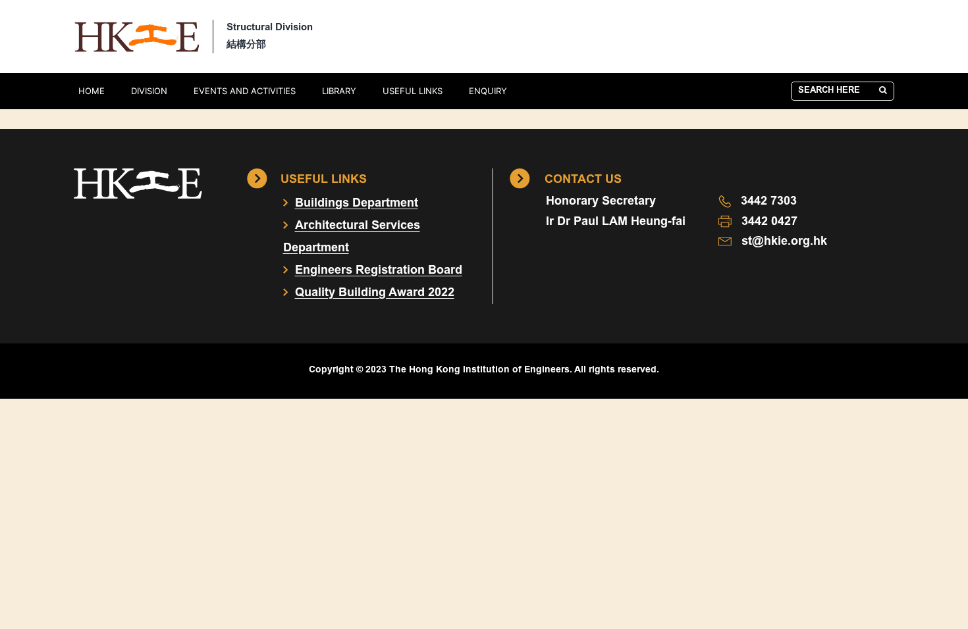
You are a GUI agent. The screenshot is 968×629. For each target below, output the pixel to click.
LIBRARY (339, 91)
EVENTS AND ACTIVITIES (245, 91)
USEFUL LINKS (413, 91)
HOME (91, 91)
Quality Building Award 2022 (374, 293)
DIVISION (149, 91)
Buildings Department (356, 204)
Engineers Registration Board (378, 271)
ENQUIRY (488, 91)
